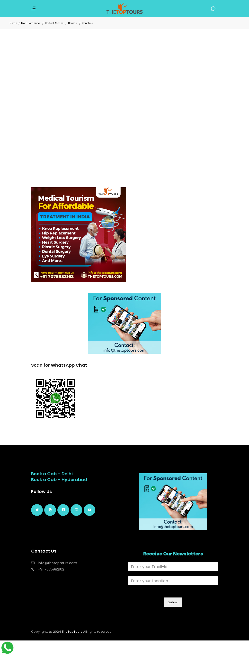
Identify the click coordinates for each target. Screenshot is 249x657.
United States (54, 23)
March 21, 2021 (43, 143)
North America (30, 23)
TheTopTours (72, 631)
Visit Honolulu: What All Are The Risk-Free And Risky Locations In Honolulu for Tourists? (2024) (171, 112)
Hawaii (72, 23)
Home (13, 23)
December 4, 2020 (144, 126)
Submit (173, 602)
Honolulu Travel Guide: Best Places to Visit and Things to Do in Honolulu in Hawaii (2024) (74, 129)
